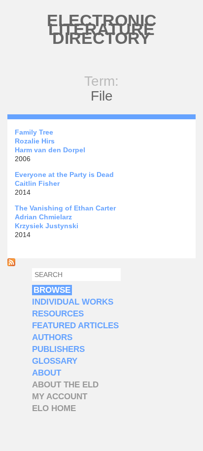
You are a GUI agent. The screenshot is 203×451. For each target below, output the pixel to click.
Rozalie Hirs (35, 141)
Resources (58, 313)
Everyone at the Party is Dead (64, 174)
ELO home (54, 408)
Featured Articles (75, 325)
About (46, 373)
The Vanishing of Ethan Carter (65, 208)
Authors (52, 337)
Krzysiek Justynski (46, 226)
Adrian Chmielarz (43, 217)
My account (59, 396)
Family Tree (34, 132)
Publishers (58, 349)
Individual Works (72, 302)
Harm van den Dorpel (50, 150)
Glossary (54, 361)
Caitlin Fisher (37, 183)
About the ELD (65, 384)
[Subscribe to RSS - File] (11, 264)
